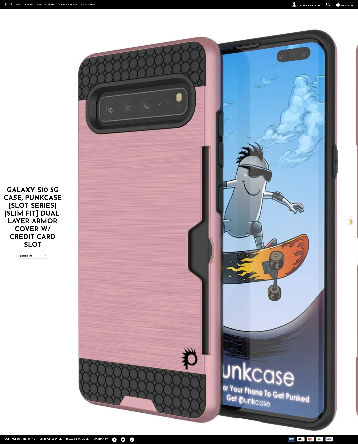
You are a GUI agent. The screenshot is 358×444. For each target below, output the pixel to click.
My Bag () (347, 6)
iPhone (29, 5)
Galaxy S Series (67, 5)
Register (315, 6)
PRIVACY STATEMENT (78, 439)
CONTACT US (12, 439)
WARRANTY (101, 439)
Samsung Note (46, 5)
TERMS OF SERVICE (50, 439)
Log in (301, 6)
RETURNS (29, 439)
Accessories (87, 5)
